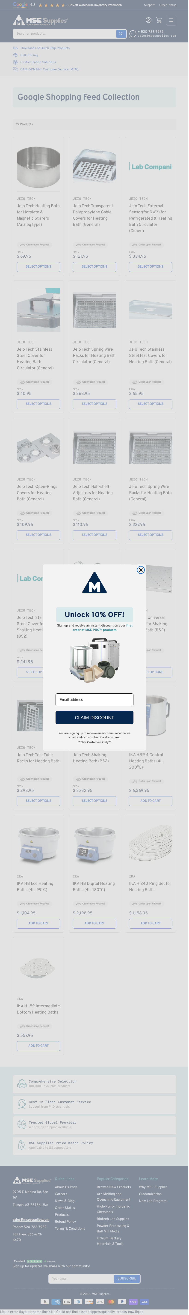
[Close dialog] (141, 570)
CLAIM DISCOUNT (94, 717)
